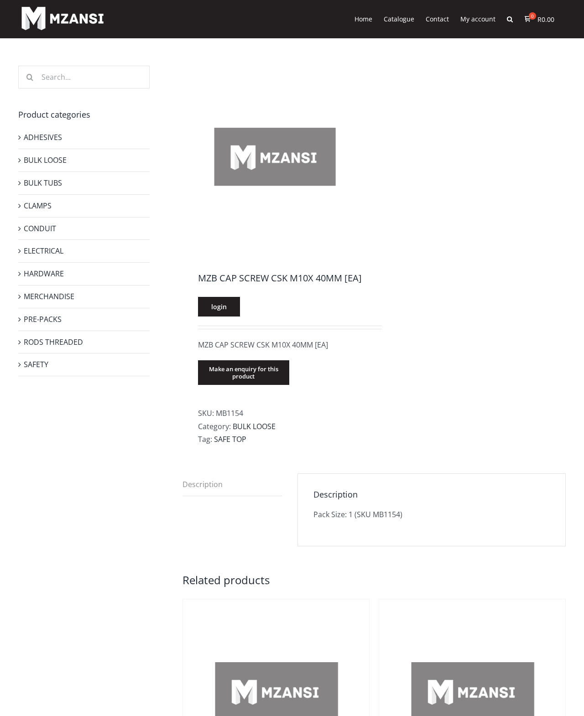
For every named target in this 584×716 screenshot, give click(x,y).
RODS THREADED (53, 342)
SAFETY (36, 364)
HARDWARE (44, 274)
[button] (510, 19)
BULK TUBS (43, 183)
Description (202, 484)
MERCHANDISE (49, 296)
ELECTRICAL (43, 251)
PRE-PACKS (43, 319)
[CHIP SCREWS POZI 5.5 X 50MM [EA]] (472, 606)
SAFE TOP (230, 439)
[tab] (232, 484)
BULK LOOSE (254, 426)
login (219, 306)
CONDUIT (40, 228)
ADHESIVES (43, 137)
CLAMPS (38, 206)
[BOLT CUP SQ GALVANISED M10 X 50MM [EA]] (276, 606)
